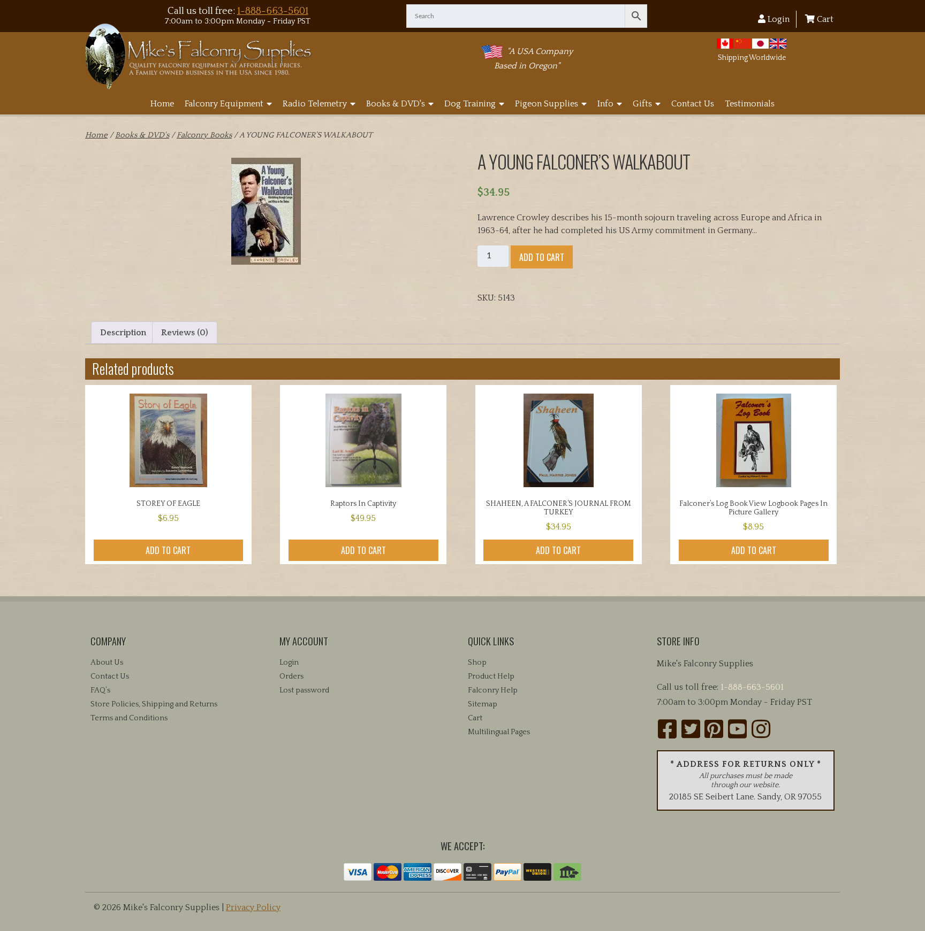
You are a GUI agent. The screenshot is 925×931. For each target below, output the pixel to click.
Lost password (304, 690)
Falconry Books (204, 135)
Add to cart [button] (168, 550)
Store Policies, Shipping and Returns (153, 704)
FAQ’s (100, 690)
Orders (291, 676)
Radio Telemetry (315, 104)
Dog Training (470, 104)
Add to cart (541, 257)
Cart (824, 19)
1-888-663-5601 (272, 11)
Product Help (491, 676)
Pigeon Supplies (546, 104)
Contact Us (692, 104)
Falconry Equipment (224, 104)
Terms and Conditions (129, 718)
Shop (477, 662)
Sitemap (482, 704)
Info (605, 104)
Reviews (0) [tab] (184, 332)
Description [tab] (123, 332)
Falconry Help (493, 690)
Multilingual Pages (499, 732)
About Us (106, 662)
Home (162, 104)
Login (777, 19)
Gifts (642, 104)
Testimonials (750, 104)
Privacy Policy (253, 907)
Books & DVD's (395, 104)
